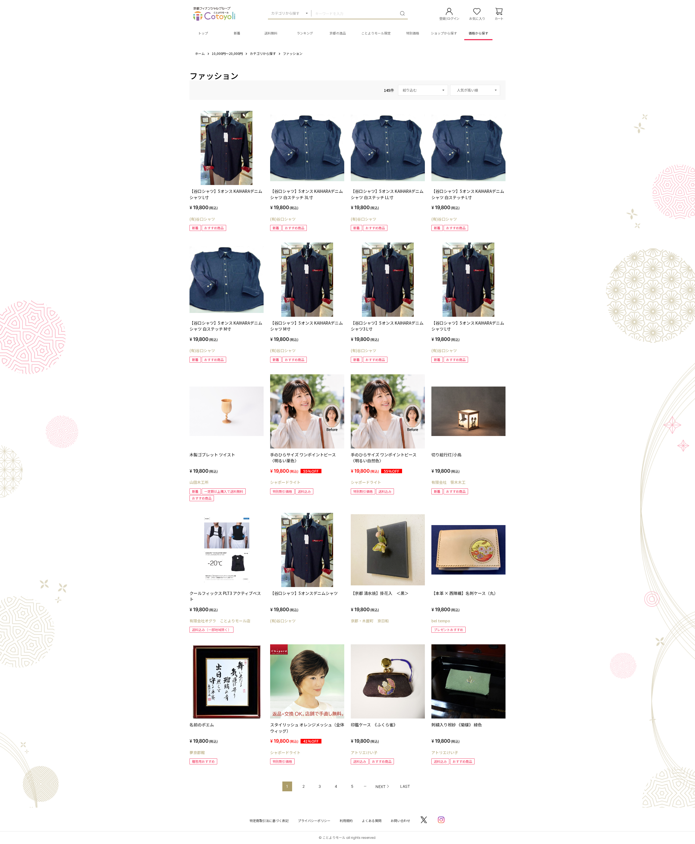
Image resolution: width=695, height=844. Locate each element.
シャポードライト (285, 482)
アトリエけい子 (364, 752)
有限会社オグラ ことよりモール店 (219, 620)
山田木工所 (198, 482)
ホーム (200, 53)
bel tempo (440, 620)
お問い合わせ (400, 820)
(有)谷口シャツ (202, 219)
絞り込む (410, 90)
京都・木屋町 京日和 (370, 620)
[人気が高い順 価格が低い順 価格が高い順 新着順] (475, 90)
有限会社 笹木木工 (448, 482)
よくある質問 (371, 820)
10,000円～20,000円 (227, 53)
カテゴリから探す (285, 13)
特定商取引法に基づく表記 (269, 820)
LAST (405, 786)
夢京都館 (197, 752)
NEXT (380, 786)
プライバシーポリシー (314, 820)
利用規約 (346, 820)
